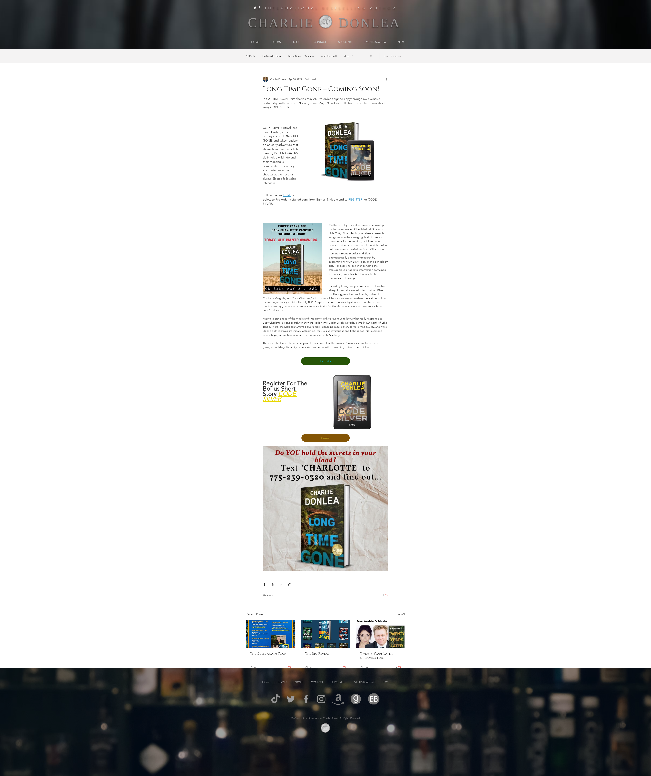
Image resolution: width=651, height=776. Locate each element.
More (346, 56)
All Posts (250, 56)
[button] (371, 56)
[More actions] (386, 79)
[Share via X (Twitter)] (272, 584)
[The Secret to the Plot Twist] (325, 634)
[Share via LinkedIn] (281, 584)
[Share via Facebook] (264, 584)
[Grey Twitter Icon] (290, 699)
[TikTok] (275, 699)
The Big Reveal (317, 654)
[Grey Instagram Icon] (321, 699)
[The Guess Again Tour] (270, 634)
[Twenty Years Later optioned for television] (380, 634)
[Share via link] (289, 584)
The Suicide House (272, 56)
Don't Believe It (328, 56)
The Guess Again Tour (268, 654)
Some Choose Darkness (301, 56)
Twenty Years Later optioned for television (376, 656)
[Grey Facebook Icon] (306, 699)
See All (401, 613)
